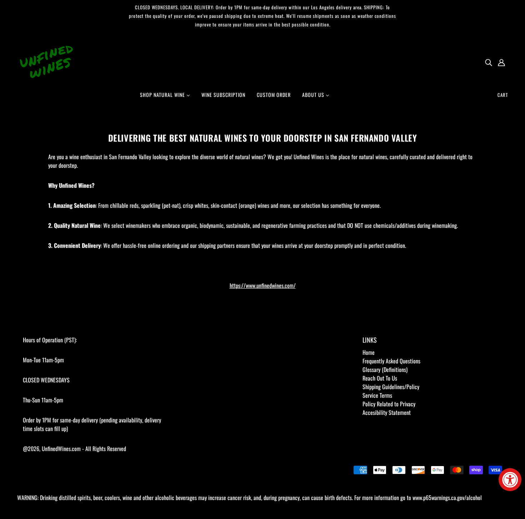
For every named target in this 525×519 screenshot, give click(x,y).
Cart (503, 94)
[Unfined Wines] (46, 61)
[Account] (501, 62)
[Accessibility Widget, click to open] (510, 479)
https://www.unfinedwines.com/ (263, 285)
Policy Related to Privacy (388, 404)
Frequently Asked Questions (391, 361)
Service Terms (377, 395)
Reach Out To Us (379, 378)
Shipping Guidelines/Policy (390, 386)
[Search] (488, 62)
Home (368, 352)
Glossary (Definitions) (385, 369)
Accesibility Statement (386, 412)
